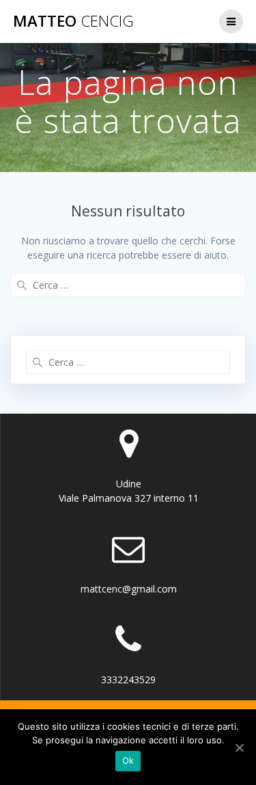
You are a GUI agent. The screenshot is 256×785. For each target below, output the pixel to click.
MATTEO (73, 21)
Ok (128, 760)
